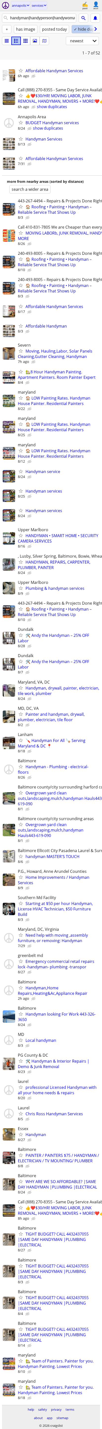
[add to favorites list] (21, 70)
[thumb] (16, 41)
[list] (6, 41)
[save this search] (95, 18)
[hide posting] (34, 76)
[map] (44, 41)
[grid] (25, 41)
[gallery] (35, 41)
